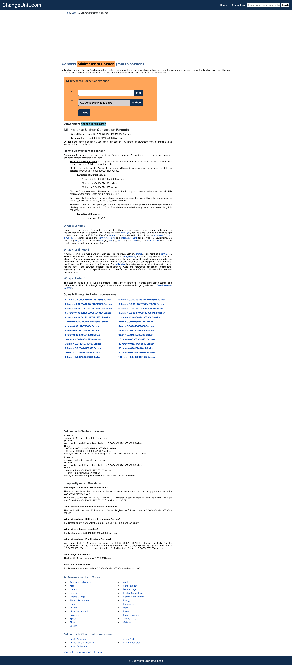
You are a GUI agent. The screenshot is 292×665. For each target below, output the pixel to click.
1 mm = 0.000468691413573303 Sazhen (139, 317)
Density (73, 593)
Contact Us (238, 5)
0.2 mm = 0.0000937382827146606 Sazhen (141, 299)
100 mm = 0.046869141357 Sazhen (137, 357)
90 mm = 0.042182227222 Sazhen (83, 357)
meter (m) (125, 232)
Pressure (74, 615)
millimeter (120, 264)
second (112, 235)
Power (126, 611)
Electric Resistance (79, 600)
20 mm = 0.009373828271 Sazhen (136, 339)
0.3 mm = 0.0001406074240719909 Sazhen (88, 304)
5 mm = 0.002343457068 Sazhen (136, 326)
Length (75, 13)
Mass (125, 607)
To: (73, 101)
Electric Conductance (133, 596)
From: (74, 91)
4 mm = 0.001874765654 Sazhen (82, 326)
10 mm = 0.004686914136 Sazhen (83, 339)
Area (72, 585)
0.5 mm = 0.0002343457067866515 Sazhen (88, 308)
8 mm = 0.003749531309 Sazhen (82, 335)
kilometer (158, 235)
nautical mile (153, 240)
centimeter (166, 253)
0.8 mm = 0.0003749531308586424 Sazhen (141, 313)
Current (73, 589)
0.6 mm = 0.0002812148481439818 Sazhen (141, 308)
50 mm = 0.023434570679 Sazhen (83, 348)
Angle (126, 582)
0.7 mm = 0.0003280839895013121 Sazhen (88, 313)
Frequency (128, 604)
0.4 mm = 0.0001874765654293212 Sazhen (141, 304)
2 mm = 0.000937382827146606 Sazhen (86, 321)
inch (101, 240)
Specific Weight (131, 615)
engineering (130, 256)
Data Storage (129, 589)
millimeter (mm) (129, 238)
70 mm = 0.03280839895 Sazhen (82, 352)
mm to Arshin (129, 639)
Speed (73, 618)
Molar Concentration (80, 611)
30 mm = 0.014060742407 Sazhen (83, 343)
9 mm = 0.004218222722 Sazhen (135, 335)
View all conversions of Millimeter (83, 652)
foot (110, 240)
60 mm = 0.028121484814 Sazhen (136, 348)
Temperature (129, 618)
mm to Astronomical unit (82, 642)
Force (72, 604)
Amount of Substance (80, 582)
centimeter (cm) (107, 238)
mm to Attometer (131, 642)
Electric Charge (77, 596)
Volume (73, 626)
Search (285, 5)
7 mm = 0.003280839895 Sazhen (136, 330)
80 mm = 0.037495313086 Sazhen (136, 352)
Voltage (127, 622)
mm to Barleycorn (78, 646)
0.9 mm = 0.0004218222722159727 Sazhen (88, 317)
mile (135, 240)
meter (139, 253)
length (78, 240)
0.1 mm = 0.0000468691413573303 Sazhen (88, 299)
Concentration (130, 585)
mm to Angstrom (78, 639)
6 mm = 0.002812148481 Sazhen (82, 330)
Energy (126, 600)
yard (120, 240)
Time (72, 622)
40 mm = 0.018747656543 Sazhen (136, 343)
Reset (84, 112)
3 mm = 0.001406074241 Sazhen (135, 321)
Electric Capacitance (133, 593)
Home (223, 5)
